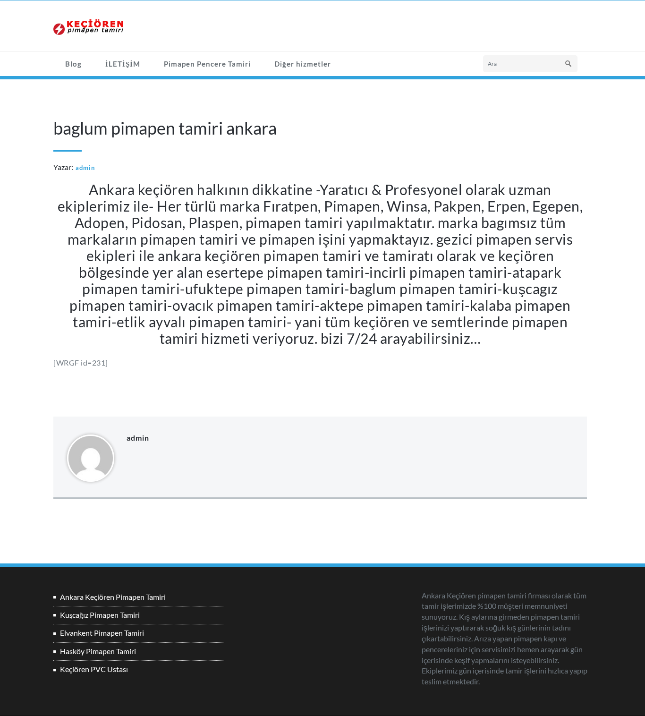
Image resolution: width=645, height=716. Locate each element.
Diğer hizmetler (302, 64)
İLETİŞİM (122, 64)
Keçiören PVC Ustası (94, 669)
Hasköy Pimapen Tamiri (98, 651)
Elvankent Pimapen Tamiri (102, 632)
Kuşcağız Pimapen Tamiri (100, 614)
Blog (73, 64)
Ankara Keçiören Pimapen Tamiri (113, 596)
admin (85, 167)
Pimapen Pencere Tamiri (207, 64)
